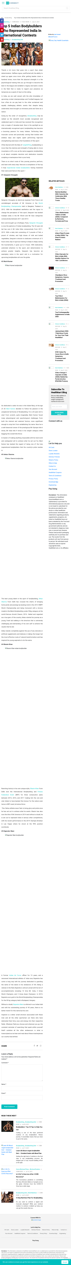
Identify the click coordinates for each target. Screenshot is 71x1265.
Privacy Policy (53, 479)
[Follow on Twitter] (2, 35)
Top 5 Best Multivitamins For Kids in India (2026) (61, 298)
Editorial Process (52, 36)
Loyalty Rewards (54, 454)
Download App (53, 482)
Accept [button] (65, 1262)
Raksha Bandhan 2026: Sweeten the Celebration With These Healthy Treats (61, 196)
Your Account (53, 469)
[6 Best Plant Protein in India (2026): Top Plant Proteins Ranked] (51, 228)
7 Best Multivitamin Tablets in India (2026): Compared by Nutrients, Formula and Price (62, 217)
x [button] (69, 1260)
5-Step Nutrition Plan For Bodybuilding (29, 1198)
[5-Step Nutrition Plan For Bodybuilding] (7, 1197)
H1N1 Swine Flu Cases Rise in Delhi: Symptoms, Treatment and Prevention (62, 356)
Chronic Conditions (60, 208)
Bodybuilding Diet (17, 39)
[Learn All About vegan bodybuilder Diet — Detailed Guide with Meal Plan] (7, 1150)
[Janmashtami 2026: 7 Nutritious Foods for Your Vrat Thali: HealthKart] (51, 324)
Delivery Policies (54, 457)
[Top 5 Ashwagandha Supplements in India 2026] (51, 308)
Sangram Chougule (36, 223)
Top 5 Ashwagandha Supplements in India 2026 (62, 314)
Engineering (52, 485)
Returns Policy (53, 460)
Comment (5, 1063)
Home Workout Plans (22, 1169)
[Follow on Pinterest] (2, 30)
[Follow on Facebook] (2, 20)
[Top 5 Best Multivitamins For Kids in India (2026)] (51, 289)
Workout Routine (35, 1169)
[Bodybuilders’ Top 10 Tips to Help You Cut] (7, 1126)
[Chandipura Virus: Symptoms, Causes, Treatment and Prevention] (51, 268)
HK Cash (51, 447)
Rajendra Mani (18, 1004)
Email (3, 1093)
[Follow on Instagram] (2, 25)
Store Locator (53, 450)
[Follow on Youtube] (2, 39)
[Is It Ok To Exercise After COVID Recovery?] (7, 1171)
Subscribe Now (59, 413)
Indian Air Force (15, 975)
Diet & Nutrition (32, 1193)
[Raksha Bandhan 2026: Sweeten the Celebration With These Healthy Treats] (51, 187)
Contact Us (52, 466)
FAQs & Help (53, 463)
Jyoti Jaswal (57, 34)
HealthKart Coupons (55, 472)
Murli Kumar (10, 409)
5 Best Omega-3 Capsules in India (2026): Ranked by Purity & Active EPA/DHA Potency (61, 377)
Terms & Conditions (55, 475)
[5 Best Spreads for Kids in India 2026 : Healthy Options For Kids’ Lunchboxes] (51, 247)
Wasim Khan (34, 788)
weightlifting (27, 145)
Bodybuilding (8, 17)
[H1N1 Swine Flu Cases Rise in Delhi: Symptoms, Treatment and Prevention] (51, 345)
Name (3, 1084)
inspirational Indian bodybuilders (18, 168)
